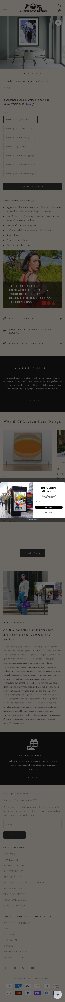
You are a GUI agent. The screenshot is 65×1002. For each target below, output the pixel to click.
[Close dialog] (63, 484)
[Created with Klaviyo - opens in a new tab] (32, 519)
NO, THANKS (48, 512)
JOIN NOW (48, 507)
